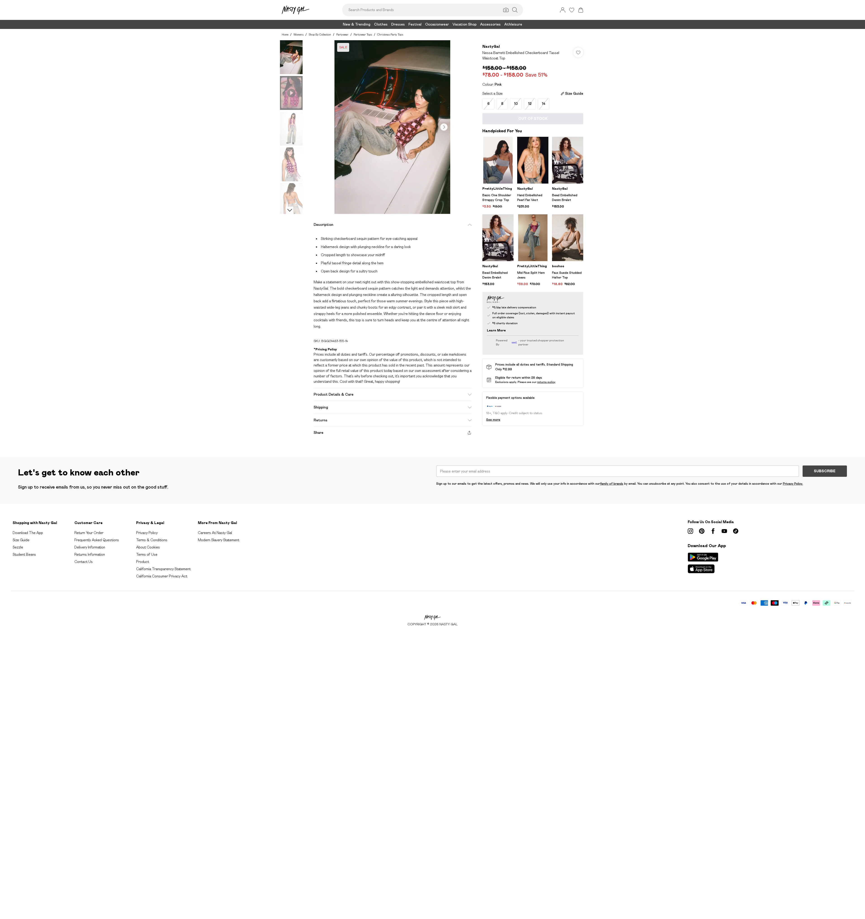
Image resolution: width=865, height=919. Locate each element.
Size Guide (21, 540)
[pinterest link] (701, 531)
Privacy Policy (147, 533)
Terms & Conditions (151, 540)
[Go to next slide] (444, 127)
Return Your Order (88, 533)
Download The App (28, 533)
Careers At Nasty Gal (215, 533)
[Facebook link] (713, 531)
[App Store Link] (703, 563)
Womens (298, 34)
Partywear (342, 34)
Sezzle (18, 547)
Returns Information (89, 554)
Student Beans (24, 554)
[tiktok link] (735, 531)
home (285, 34)
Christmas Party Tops (390, 34)
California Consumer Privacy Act (161, 576)
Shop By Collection (320, 34)
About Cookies (148, 547)
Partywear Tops (363, 34)
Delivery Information (89, 547)
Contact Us (83, 562)
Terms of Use (146, 554)
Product (142, 562)
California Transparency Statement (163, 569)
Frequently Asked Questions (96, 540)
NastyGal (491, 46)
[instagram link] (690, 531)
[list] (392, 127)
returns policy (546, 381)
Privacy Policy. (793, 483)
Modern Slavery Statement (218, 540)
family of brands (611, 483)
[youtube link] (724, 531)
